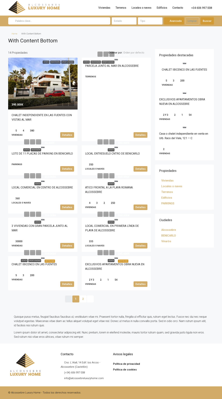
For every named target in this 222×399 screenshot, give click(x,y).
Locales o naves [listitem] (171, 186)
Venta (86, 62)
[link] (43, 84)
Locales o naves (141, 7)
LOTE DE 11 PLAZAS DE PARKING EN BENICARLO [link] (42, 153)
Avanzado (175, 20)
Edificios (162, 7)
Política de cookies (125, 369)
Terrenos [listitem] (167, 192)
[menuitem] (200, 7)
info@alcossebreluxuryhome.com (84, 378)
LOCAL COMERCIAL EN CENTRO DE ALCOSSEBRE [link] (42, 187)
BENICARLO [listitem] (168, 235)
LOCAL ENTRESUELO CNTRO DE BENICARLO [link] (112, 153)
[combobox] (124, 21)
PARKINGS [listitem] (167, 203)
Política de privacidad (126, 363)
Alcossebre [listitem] (168, 230)
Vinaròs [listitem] (166, 241)
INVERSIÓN (95, 62)
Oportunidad (108, 62)
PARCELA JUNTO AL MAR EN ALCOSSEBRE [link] (112, 65)
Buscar (207, 20)
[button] (207, 40)
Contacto (177, 7)
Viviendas (104, 7)
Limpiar (192, 20)
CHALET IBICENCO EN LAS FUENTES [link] (34, 264)
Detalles (67, 135)
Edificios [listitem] (166, 197)
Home (14, 33)
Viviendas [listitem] (167, 180)
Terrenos (121, 7)
